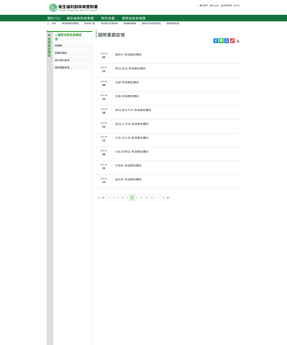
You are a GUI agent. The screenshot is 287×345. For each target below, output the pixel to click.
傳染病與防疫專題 (80, 18)
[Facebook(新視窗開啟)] (216, 40)
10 (151, 197)
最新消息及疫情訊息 (151, 23)
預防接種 (108, 18)
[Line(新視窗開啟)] (221, 40)
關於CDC (54, 18)
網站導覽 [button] (227, 5)
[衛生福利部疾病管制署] (73, 7)
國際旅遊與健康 (134, 18)
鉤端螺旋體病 (129, 23)
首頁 (54, 23)
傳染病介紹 (89, 23)
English (215, 5)
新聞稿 (58, 45)
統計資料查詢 (62, 60)
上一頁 (101, 197)
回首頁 (205, 5)
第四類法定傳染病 (109, 23)
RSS (238, 5)
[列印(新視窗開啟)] (226, 40)
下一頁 (165, 197)
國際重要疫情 (173, 23)
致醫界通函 (61, 53)
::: (47, 29)
